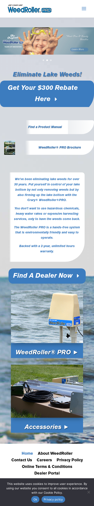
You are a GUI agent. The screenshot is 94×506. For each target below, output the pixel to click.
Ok (35, 499)
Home (27, 453)
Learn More (78, 47)
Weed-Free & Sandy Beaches (77, 35)
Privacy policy (53, 499)
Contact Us (21, 460)
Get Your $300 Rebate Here (43, 93)
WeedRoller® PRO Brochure (59, 147)
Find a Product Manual (45, 127)
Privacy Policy (70, 460)
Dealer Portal (47, 473)
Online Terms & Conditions (47, 467)
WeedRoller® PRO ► (47, 352)
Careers (44, 460)
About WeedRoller (55, 453)
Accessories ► (47, 427)
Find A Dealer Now (43, 276)
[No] (88, 492)
